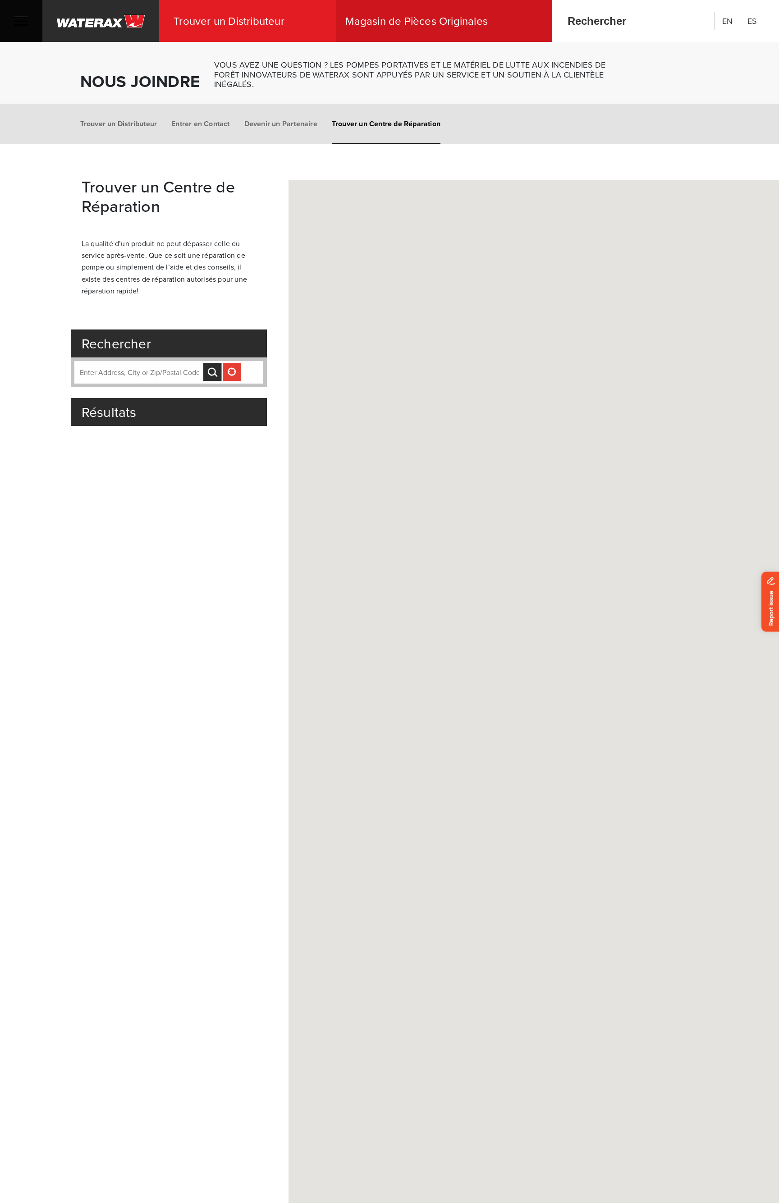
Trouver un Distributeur (118, 124)
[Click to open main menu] (21, 21)
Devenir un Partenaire (280, 124)
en (727, 21)
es (752, 21)
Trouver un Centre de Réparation (386, 124)
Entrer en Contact (200, 124)
